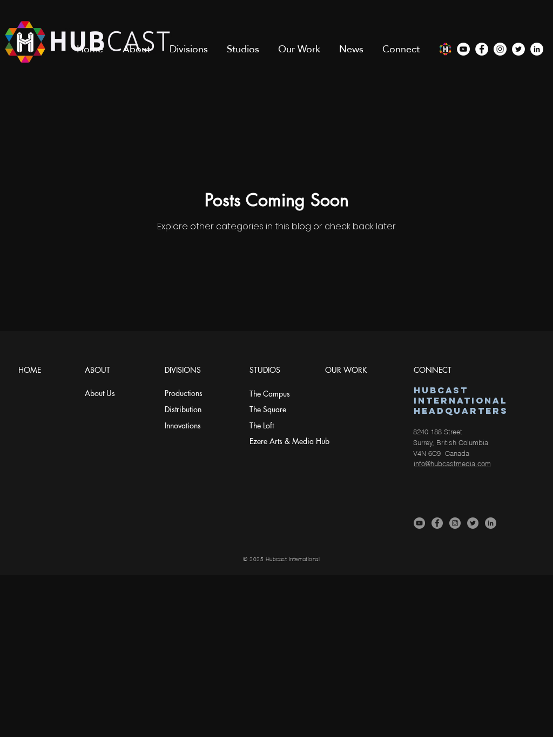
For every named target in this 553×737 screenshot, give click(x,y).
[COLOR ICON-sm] (445, 49)
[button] (136, 49)
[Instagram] (500, 49)
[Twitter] (518, 49)
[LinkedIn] (536, 49)
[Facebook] (481, 49)
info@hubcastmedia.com (452, 463)
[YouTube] (463, 49)
